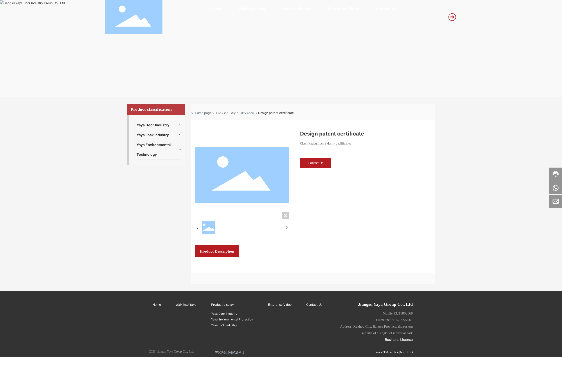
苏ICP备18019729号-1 (229, 352)
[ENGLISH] (452, 17)
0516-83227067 (402, 320)
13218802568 (403, 313)
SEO (410, 352)
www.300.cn (384, 352)
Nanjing (399, 352)
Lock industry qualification (235, 113)
